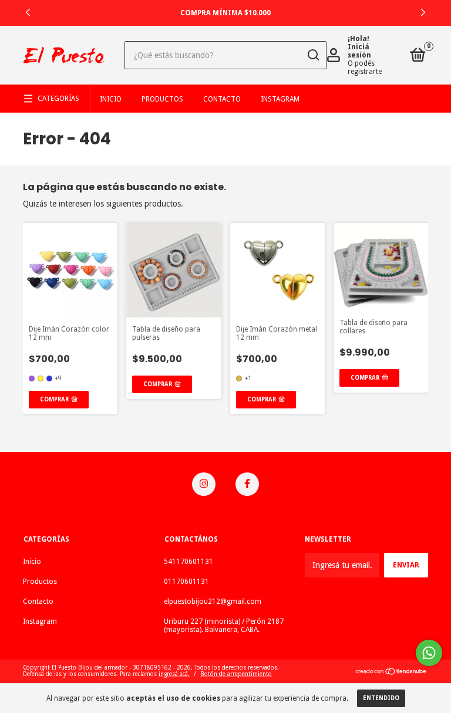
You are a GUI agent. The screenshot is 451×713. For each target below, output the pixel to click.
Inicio (111, 99)
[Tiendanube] (391, 672)
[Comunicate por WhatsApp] (429, 653)
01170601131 (186, 581)
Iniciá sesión (359, 51)
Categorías (58, 98)
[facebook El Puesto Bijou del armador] (247, 484)
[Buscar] (312, 55)
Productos (162, 99)
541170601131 (188, 561)
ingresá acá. (174, 674)
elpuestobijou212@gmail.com (212, 601)
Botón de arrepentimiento (236, 674)
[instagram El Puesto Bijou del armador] (204, 484)
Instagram (280, 99)
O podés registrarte (365, 67)
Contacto (222, 99)
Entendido (381, 698)
